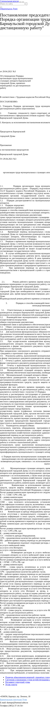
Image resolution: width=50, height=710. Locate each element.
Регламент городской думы (17, 682)
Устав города (11, 684)
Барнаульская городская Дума (13, 699)
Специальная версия (9, 1)
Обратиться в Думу (9, 9)
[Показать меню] (23, 1)
